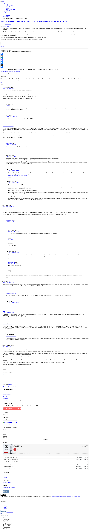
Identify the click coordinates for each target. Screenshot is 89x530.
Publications (5, 506)
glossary (18, 69)
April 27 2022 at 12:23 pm (13, 182)
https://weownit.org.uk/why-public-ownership (17, 175)
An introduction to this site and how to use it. (12, 386)
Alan (4, 311)
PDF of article (3, 46)
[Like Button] (2, 43)
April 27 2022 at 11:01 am (8, 206)
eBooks (4, 391)
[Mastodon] (44, 60)
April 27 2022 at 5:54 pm (13, 252)
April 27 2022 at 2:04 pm (8, 324)
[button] (1, 513)
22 (1, 82)
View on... (5, 396)
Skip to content (10, 512)
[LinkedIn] (44, 58)
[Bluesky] (44, 62)
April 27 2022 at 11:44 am (13, 170)
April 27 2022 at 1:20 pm (13, 240)
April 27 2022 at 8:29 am (8, 88)
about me (10, 384)
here (37, 78)
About (4, 505)
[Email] (44, 56)
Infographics (5, 398)
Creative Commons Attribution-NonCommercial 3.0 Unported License (65, 496)
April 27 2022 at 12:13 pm (11, 221)
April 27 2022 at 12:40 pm (13, 231)
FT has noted (6, 26)
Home (3, 1)
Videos (4, 507)
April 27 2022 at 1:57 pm (8, 312)
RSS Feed (5, 508)
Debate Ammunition (7, 394)
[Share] (44, 67)
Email (4, 429)
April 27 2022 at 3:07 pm (11, 293)
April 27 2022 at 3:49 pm (11, 336)
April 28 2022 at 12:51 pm (8, 346)
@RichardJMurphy (7, 482)
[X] (44, 65)
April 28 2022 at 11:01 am (11, 116)
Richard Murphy (9, 143)
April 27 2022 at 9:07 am (11, 144)
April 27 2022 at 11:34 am (8, 282)
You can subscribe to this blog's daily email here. (10, 71)
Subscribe (46, 439)
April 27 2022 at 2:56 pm (11, 272)
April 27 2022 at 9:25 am (11, 156)
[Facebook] (44, 54)
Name (4, 433)
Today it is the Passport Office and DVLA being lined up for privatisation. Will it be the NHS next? (34, 21)
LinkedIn (5, 477)
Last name (5, 436)
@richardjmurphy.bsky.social (9, 487)
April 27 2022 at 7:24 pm (13, 263)
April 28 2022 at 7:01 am (11, 105)
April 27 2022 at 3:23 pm (13, 302)
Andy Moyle (7, 498)
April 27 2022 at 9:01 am (8, 126)
